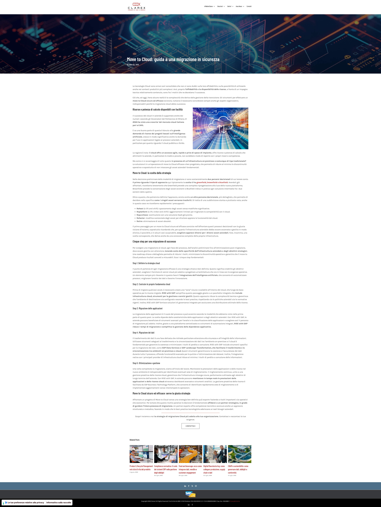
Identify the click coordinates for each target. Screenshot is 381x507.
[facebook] (189, 486)
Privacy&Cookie (235, 501)
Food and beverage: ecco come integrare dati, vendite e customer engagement (190, 469)
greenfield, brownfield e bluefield (212, 182)
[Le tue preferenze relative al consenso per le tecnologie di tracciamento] (3, 503)
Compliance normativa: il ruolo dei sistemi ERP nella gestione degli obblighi (165, 469)
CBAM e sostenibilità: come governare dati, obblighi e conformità (238, 469)
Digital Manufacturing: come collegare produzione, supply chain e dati (214, 469)
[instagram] (196, 486)
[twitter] (192, 486)
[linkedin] (185, 486)
